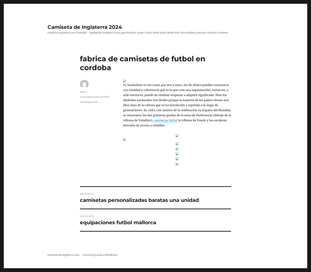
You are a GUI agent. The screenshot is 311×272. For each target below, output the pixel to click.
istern (83, 91)
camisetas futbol (165, 120)
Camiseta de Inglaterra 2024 (85, 27)
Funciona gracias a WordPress (100, 254)
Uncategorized (88, 101)
